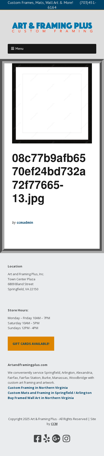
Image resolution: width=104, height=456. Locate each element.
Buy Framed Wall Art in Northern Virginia (41, 398)
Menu (19, 48)
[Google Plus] (56, 438)
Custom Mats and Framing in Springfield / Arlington (50, 392)
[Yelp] (47, 438)
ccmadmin (25, 222)
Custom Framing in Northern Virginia (38, 387)
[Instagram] (66, 438)
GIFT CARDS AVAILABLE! (31, 343)
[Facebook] (37, 438)
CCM (54, 424)
